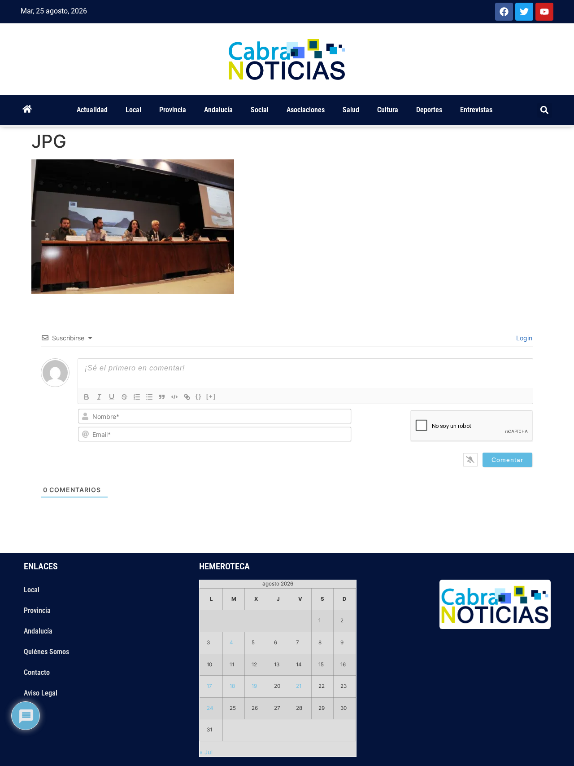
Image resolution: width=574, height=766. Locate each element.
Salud (351, 110)
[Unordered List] (149, 397)
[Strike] (124, 397)
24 (210, 708)
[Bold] (86, 397)
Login (523, 338)
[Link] (187, 397)
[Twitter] (524, 12)
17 (209, 686)
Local (133, 110)
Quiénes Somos (46, 651)
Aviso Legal (40, 693)
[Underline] (111, 397)
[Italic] (99, 397)
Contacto (37, 672)
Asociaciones (306, 110)
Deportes (429, 110)
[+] (211, 396)
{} (199, 396)
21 (298, 686)
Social (260, 110)
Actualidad (92, 110)
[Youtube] (544, 12)
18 (232, 686)
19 (254, 686)
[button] (544, 110)
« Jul (206, 752)
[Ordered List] (136, 397)
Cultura (387, 110)
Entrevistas (476, 110)
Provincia (172, 110)
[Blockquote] (162, 397)
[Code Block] (174, 397)
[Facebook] (504, 12)
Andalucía (218, 110)
